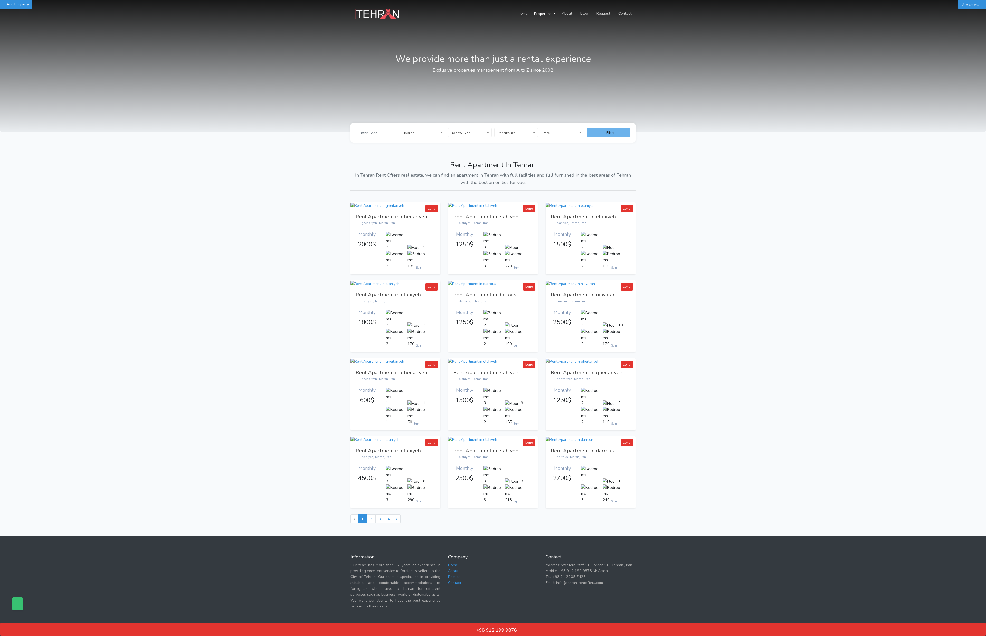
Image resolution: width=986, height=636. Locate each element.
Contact (624, 13)
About (567, 13)
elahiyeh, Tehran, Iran (473, 223)
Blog (584, 13)
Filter (610, 132)
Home (523, 13)
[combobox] (423, 132)
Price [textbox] (546, 133)
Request (603, 13)
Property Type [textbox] (460, 133)
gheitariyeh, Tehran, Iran (378, 223)
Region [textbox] (409, 133)
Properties (543, 13)
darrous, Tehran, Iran (473, 301)
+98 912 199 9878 (496, 630)
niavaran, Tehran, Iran (571, 301)
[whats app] (17, 603)
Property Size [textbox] (506, 133)
